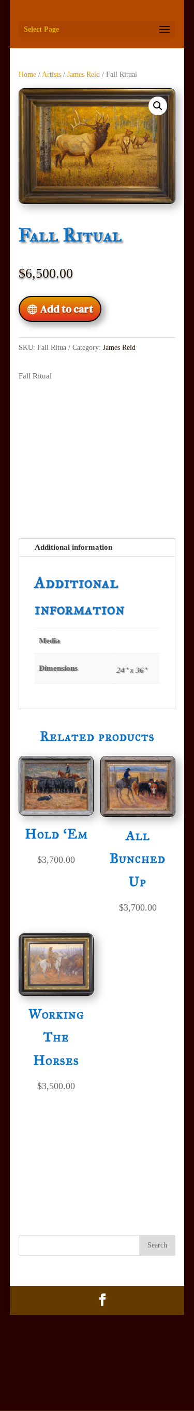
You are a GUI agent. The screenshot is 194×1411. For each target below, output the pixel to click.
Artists (51, 74)
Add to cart (66, 309)
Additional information (73, 547)
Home (27, 74)
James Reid (83, 74)
